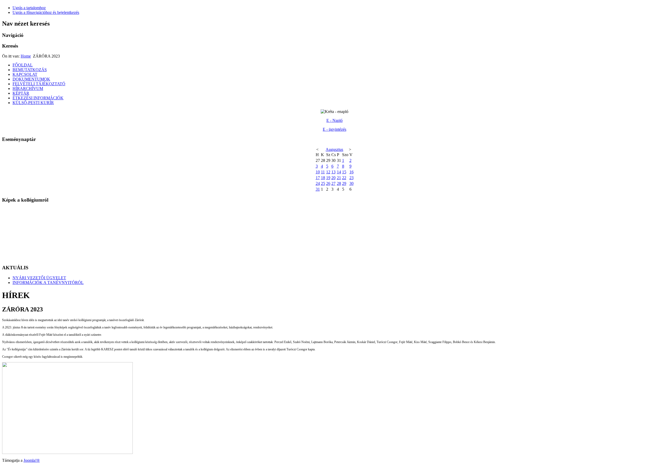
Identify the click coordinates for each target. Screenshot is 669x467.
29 (344, 183)
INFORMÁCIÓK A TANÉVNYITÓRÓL (48, 282)
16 (351, 172)
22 (344, 177)
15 (344, 172)
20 (333, 177)
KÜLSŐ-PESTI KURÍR (33, 102)
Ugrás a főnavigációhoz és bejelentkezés (46, 12)
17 (318, 177)
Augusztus (334, 149)
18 (323, 177)
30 (351, 183)
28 (339, 183)
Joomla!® (32, 460)
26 (328, 183)
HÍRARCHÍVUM (28, 88)
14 (339, 172)
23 (351, 177)
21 (339, 177)
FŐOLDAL (23, 65)
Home (26, 56)
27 (333, 183)
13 (333, 172)
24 (318, 183)
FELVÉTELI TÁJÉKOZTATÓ (39, 84)
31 (318, 189)
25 (323, 183)
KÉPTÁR (21, 93)
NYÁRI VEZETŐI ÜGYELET (39, 278)
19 (328, 177)
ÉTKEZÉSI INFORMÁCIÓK (38, 98)
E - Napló (334, 120)
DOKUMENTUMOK (31, 79)
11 (323, 172)
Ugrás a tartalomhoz (29, 7)
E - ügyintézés (334, 129)
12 (328, 172)
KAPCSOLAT (25, 74)
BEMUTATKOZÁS (30, 69)
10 (318, 172)
